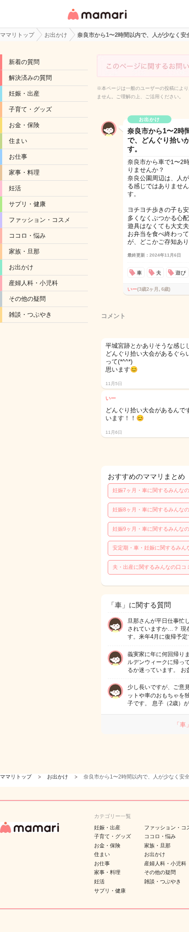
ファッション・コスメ (39, 219)
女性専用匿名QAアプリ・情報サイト (97, 20)
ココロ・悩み (27, 235)
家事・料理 (24, 172)
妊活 (15, 188)
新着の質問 (24, 61)
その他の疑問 (27, 298)
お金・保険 (24, 125)
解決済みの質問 (30, 77)
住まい (18, 140)
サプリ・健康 (27, 203)
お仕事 (18, 156)
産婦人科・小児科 (33, 282)
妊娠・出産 (24, 93)
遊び (180, 273)
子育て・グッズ (30, 109)
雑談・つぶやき (30, 314)
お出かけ (21, 267)
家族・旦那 (24, 251)
